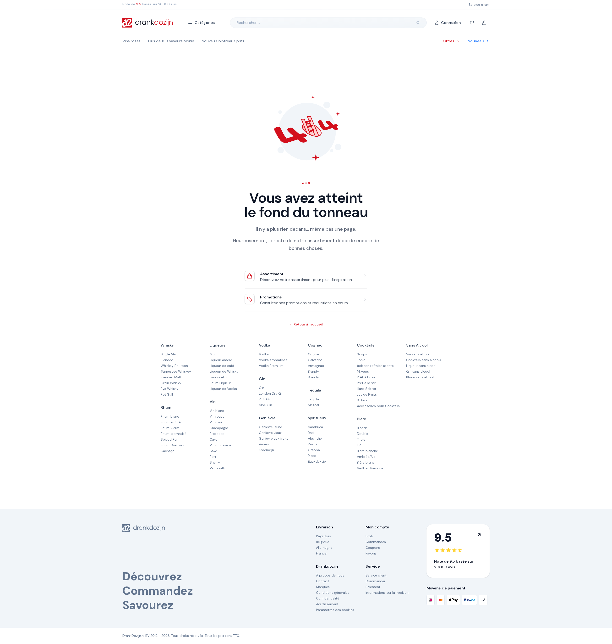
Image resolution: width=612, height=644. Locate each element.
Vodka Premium (271, 366)
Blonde (362, 428)
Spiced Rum (170, 439)
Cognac (315, 345)
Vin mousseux (220, 445)
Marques (323, 587)
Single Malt (169, 354)
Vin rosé (216, 422)
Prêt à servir (366, 383)
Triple (361, 439)
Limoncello (218, 377)
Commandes (376, 542)
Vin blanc (217, 411)
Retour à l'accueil (306, 324)
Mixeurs (363, 371)
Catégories (205, 22)
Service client (376, 575)
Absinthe (315, 438)
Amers (264, 444)
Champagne (219, 428)
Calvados (315, 360)
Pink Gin (265, 399)
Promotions (271, 297)
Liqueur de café (222, 366)
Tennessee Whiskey (176, 371)
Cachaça (168, 451)
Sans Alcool (417, 345)
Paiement (373, 587)
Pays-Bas (323, 536)
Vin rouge (217, 416)
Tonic (361, 360)
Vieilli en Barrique (370, 468)
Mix (212, 354)
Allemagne (324, 547)
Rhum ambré (171, 422)
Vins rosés (131, 41)
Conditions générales (332, 592)
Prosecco (217, 433)
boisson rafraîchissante (375, 366)
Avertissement (327, 604)
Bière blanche (367, 451)
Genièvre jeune (270, 427)
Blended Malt (171, 377)
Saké (213, 451)
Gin (262, 378)
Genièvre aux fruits (273, 438)
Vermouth (217, 468)
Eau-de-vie (317, 461)
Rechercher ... (248, 22)
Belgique (322, 542)
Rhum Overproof (174, 445)
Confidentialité (327, 598)
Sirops (362, 354)
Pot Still (167, 394)
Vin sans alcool (418, 354)
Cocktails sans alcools (423, 360)
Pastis (312, 444)
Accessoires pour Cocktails (378, 406)
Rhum (166, 407)
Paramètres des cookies (335, 610)
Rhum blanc (170, 416)
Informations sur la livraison (387, 592)
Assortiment (272, 273)
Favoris (371, 553)
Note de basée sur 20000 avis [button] (149, 4)
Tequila (314, 390)
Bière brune (366, 462)
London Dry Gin (271, 393)
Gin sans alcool (418, 371)
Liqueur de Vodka (223, 388)
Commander (375, 581)
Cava (214, 439)
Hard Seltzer (366, 388)
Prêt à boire (366, 377)
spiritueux (317, 417)
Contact (322, 581)
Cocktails (365, 345)
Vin (213, 401)
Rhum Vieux (170, 428)
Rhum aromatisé (173, 433)
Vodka (264, 345)
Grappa (314, 450)
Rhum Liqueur (220, 383)
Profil (369, 536)
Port (213, 456)
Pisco (312, 456)
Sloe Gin (265, 405)
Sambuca (315, 427)
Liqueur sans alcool (421, 366)
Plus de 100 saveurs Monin (171, 41)
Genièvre (267, 417)
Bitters (362, 400)
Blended (167, 360)
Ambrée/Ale (366, 456)
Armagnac (316, 366)
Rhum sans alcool (420, 377)
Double (362, 433)
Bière (361, 418)
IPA (359, 445)
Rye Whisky (169, 388)
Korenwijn (266, 450)
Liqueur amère (221, 360)
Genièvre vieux (270, 433)
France (321, 553)
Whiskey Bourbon (174, 366)
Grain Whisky (171, 383)
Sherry (215, 462)
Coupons (373, 547)
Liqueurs (217, 345)
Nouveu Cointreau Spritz (223, 41)
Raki (311, 433)
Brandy (313, 371)
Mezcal (313, 405)
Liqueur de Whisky (224, 371)
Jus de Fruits (367, 394)
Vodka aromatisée (273, 360)
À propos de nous (330, 575)
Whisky (167, 345)
